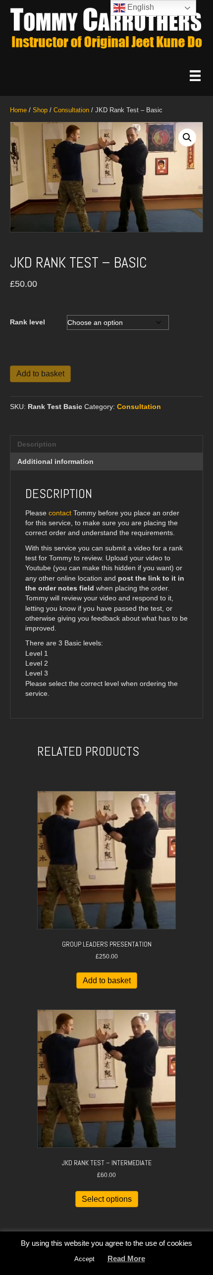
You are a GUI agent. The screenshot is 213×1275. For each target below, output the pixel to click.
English (139, 7)
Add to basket (40, 373)
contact (60, 513)
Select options (107, 1199)
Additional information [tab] (55, 461)
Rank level (27, 322)
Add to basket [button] (107, 980)
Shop (40, 110)
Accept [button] (84, 1259)
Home (18, 110)
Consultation (71, 110)
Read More (126, 1258)
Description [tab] (36, 444)
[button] (187, 137)
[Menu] (195, 75)
